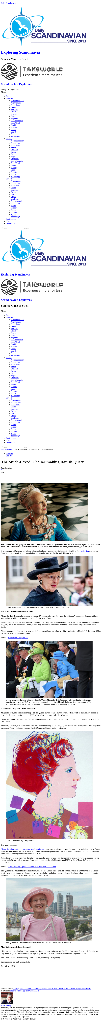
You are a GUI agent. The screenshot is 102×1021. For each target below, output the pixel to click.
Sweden (9, 179)
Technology (15, 136)
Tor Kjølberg (6, 1005)
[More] (41, 476)
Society (14, 132)
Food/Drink (15, 123)
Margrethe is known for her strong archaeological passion (23, 849)
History (14, 127)
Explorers (15, 118)
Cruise (13, 112)
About (8, 221)
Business (14, 109)
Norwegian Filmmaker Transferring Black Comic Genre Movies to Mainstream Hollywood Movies (52, 988)
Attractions (15, 105)
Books (13, 107)
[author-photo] (7, 1003)
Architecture (16, 103)
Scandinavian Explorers (16, 84)
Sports (13, 134)
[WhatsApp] (32, 476)
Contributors (11, 219)
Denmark (9, 98)
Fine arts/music (17, 121)
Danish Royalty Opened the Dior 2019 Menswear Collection (32, 866)
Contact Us (10, 223)
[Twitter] (14, 476)
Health (13, 125)
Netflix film (84, 551)
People (13, 130)
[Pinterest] (23, 476)
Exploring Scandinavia (20, 52)
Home (8, 96)
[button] (51, 92)
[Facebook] (5, 476)
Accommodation (17, 101)
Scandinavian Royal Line (18, 638)
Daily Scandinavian (8, 3)
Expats (13, 116)
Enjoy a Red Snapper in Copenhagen (24, 991)
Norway (9, 139)
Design (14, 114)
